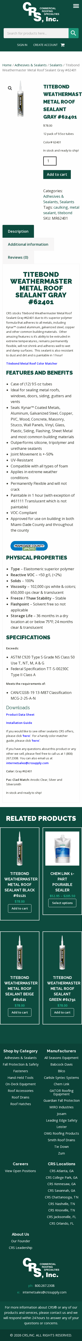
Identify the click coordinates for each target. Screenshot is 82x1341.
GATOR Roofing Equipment (62, 1092)
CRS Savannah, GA (61, 1190)
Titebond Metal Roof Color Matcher (31, 363)
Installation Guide (19, 723)
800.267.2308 (44, 1285)
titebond (65, 212)
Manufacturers (61, 1051)
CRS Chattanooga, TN (61, 1197)
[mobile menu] (76, 6)
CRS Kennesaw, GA (61, 1184)
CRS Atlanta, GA (62, 1171)
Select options (62, 903)
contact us (58, 1312)
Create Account (45, 44)
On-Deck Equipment (20, 1084)
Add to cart (57, 174)
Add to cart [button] (20, 908)
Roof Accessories (20, 1090)
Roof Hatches (20, 1104)
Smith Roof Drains (61, 1140)
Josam (61, 1114)
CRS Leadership (20, 1247)
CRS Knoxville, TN (61, 1210)
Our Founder (20, 1241)
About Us (20, 1234)
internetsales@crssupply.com (27, 763)
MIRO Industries (61, 1107)
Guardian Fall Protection (62, 1100)
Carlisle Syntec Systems (61, 1077)
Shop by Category (20, 1051)
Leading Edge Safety (61, 1120)
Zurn (61, 1153)
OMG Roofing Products (61, 1133)
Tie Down (61, 1146)
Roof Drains (20, 1097)
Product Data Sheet (20, 714)
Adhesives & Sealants (31, 65)
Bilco (61, 1071)
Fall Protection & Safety (20, 1064)
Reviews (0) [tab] (18, 257)
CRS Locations (61, 1164)
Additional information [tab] (28, 244)
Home (7, 65)
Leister (61, 1127)
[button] (10, 88)
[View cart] (61, 44)
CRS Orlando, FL (61, 1223)
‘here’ (26, 736)
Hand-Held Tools (20, 1077)
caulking (61, 207)
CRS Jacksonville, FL (61, 1217)
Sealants (56, 65)
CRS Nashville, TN (61, 1204)
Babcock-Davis (61, 1064)
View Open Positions (20, 1171)
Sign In (22, 44)
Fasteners (20, 1071)
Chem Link (61, 1084)
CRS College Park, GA (61, 1177)
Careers (20, 1164)
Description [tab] (18, 231)
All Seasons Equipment (61, 1058)
